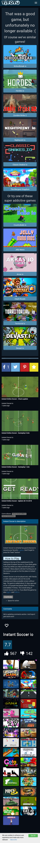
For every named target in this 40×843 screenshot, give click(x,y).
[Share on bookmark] (33, 367)
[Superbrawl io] (11, 810)
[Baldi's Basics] (11, 664)
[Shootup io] (28, 791)
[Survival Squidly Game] (11, 723)
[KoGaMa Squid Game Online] (11, 713)
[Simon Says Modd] (28, 742)
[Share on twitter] (15, 367)
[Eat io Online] (28, 810)
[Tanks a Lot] (28, 762)
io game (21, 550)
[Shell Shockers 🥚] (28, 664)
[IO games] (10, 3)
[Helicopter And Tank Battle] (11, 801)
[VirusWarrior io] (28, 693)
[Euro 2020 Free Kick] (28, 674)
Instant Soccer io (7, 403)
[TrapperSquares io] (28, 752)
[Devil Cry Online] (11, 732)
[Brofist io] (11, 771)
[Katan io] (28, 781)
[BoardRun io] (28, 713)
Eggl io (9, 592)
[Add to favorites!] (6, 626)
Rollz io (16, 592)
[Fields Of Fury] (28, 723)
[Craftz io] (11, 683)
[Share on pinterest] (24, 367)
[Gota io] (11, 762)
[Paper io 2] (11, 791)
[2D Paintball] (11, 781)
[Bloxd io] (11, 693)
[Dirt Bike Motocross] (28, 732)
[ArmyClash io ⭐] (11, 674)
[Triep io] (11, 742)
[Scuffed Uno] (28, 703)
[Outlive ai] (11, 703)
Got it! (33, 836)
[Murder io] (11, 820)
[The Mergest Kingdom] (28, 683)
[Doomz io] (28, 801)
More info (13, 840)
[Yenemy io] (28, 771)
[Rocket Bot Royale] (11, 752)
